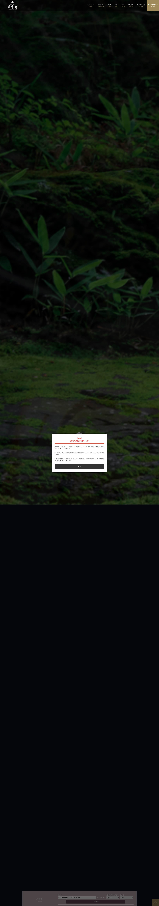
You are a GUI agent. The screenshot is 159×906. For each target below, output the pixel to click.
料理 (123, 5)
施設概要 (131, 5)
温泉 (116, 5)
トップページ (90, 5)
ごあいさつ (101, 5)
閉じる (79, 466)
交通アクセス (141, 5)
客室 (109, 5)
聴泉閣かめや (12, 5)
